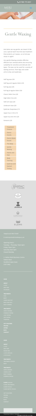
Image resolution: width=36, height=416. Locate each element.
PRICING (6, 395)
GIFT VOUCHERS (8, 393)
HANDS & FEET (7, 372)
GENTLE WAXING (8, 369)
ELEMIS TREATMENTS (9, 384)
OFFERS (6, 397)
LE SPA (5, 346)
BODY (5, 363)
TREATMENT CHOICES (9, 361)
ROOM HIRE (7, 351)
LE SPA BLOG (7, 355)
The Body (10, 144)
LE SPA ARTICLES (8, 353)
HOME (5, 340)
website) (10, 382)
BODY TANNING (8, 374)
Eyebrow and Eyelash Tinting (11, 166)
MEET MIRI (6, 348)
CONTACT (6, 401)
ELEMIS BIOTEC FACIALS (10, 389)
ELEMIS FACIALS (8, 387)
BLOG (5, 399)
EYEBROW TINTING (8, 376)
